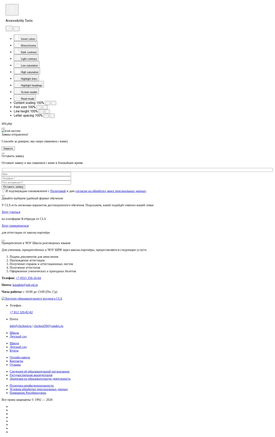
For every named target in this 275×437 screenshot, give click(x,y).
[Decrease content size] (47, 103)
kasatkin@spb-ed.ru (25, 285)
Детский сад (18, 347)
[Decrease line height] (41, 111)
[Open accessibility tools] (12, 10)
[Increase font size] (45, 107)
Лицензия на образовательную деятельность (40, 378)
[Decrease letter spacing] (46, 116)
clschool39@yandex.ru (48, 326)
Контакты (16, 361)
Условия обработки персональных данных (39, 389)
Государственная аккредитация (31, 375)
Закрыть (8, 148)
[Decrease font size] (39, 107)
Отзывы (15, 364)
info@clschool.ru (21, 326)
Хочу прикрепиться (15, 225)
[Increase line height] (47, 111)
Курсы (14, 350)
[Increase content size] (53, 103)
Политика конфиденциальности (32, 385)
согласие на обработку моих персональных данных (110, 191)
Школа (14, 343)
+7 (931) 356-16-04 (28, 278)
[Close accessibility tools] (16, 28)
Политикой (58, 191)
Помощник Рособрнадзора (28, 393)
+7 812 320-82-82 (21, 312)
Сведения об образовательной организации (39, 371)
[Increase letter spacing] (52, 116)
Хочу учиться (11, 212)
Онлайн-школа (20, 357)
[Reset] (9, 28)
